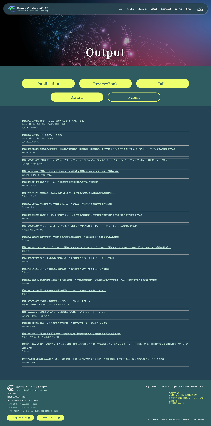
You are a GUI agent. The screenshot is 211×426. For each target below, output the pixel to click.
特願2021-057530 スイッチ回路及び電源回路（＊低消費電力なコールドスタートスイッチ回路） (69, 258)
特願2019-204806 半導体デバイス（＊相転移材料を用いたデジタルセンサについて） (64, 312)
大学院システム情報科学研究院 (181, 395)
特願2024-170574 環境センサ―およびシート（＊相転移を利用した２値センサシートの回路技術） (70, 171)
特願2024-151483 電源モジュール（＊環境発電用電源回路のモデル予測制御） (60, 182)
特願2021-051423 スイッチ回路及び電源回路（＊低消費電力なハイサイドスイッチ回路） (66, 269)
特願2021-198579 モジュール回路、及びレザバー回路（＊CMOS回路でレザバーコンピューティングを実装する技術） (80, 226)
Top (120, 9)
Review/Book (105, 83)
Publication (48, 83)
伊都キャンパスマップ (50, 418)
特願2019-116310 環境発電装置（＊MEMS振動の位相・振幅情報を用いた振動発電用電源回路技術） (71, 333)
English (200, 10)
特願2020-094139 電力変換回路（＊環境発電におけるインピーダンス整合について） (64, 290)
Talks (162, 83)
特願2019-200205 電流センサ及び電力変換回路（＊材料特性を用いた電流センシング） (65, 323)
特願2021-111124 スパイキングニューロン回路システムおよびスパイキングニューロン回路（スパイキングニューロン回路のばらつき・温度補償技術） (96, 247)
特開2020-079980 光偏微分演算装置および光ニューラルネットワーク (56, 301)
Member (130, 9)
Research (142, 9)
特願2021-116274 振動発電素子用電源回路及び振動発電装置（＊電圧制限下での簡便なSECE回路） (71, 237)
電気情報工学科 (175, 403)
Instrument (166, 9)
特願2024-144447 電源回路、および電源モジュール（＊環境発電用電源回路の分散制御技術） (68, 192)
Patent (134, 97)
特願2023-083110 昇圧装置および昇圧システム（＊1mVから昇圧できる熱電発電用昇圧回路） (68, 204)
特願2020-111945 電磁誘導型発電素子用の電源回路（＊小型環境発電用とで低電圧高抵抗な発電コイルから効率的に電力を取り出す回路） (90, 280)
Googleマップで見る (20, 418)
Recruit (178, 9)
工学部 (171, 401)
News (188, 9)
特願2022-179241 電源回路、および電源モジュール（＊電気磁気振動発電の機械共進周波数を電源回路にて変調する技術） (82, 215)
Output (154, 9)
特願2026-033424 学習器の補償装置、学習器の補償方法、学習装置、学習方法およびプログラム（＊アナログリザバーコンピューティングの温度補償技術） (99, 149)
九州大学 (172, 393)
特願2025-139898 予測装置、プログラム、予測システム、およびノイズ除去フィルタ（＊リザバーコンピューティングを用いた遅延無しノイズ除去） (96, 160)
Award (77, 97)
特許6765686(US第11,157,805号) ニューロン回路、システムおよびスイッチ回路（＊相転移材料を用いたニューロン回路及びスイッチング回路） (93, 359)
